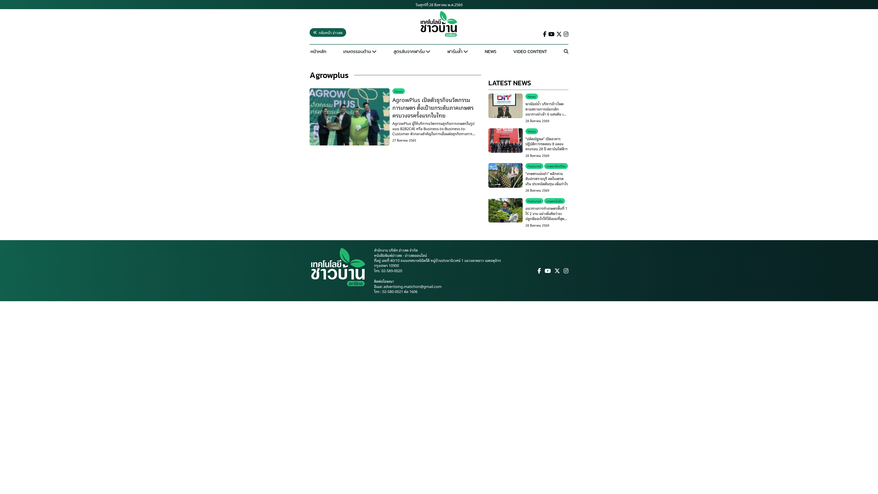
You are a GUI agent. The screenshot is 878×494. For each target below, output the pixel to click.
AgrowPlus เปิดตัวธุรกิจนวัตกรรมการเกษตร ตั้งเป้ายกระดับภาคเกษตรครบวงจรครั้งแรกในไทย (433, 107)
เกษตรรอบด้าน (357, 51)
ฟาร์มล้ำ (455, 51)
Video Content (530, 51)
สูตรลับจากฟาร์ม (409, 51)
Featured (534, 166)
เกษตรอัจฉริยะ (556, 166)
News (490, 51)
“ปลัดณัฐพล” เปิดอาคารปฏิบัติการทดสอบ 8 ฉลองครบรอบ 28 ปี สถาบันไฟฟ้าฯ (546, 144)
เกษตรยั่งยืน (554, 201)
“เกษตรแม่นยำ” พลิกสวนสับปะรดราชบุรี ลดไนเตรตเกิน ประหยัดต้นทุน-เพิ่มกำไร (546, 178)
